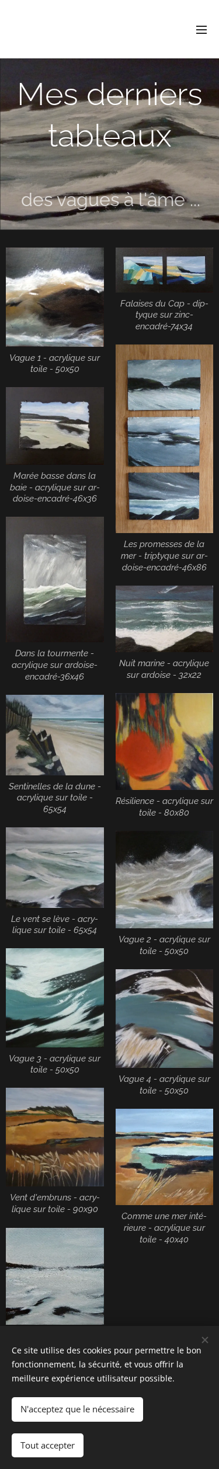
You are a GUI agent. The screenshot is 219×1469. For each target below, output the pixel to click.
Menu (201, 29)
